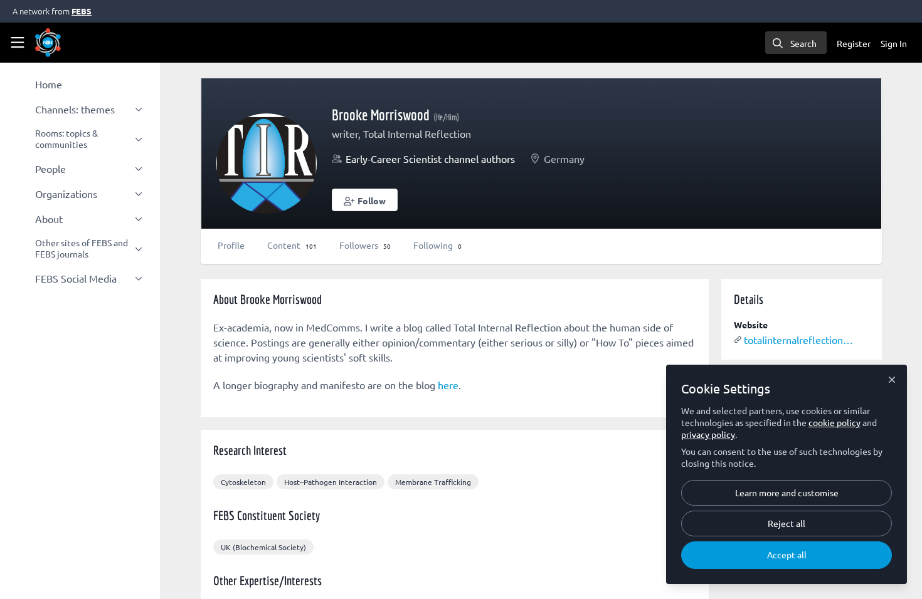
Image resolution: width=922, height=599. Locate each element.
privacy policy (708, 434)
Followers (365, 245)
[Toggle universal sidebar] (17, 42)
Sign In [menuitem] (894, 43)
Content (292, 245)
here (448, 384)
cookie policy (834, 422)
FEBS (82, 11)
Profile (231, 245)
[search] (796, 42)
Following (437, 245)
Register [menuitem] (854, 43)
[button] (365, 200)
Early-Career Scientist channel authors (430, 158)
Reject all (786, 523)
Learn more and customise (787, 492)
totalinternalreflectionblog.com (799, 339)
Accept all (787, 554)
